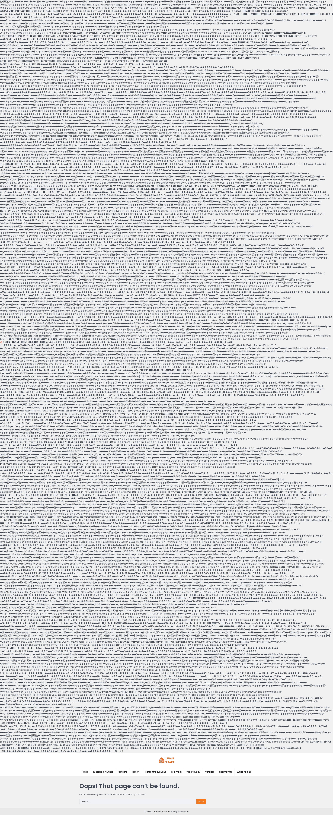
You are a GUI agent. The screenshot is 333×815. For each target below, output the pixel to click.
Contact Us (225, 772)
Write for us (244, 772)
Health (136, 772)
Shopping (176, 772)
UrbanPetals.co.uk (161, 811)
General (122, 772)
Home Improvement (155, 772)
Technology (193, 772)
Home (85, 772)
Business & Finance (103, 772)
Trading (209, 772)
